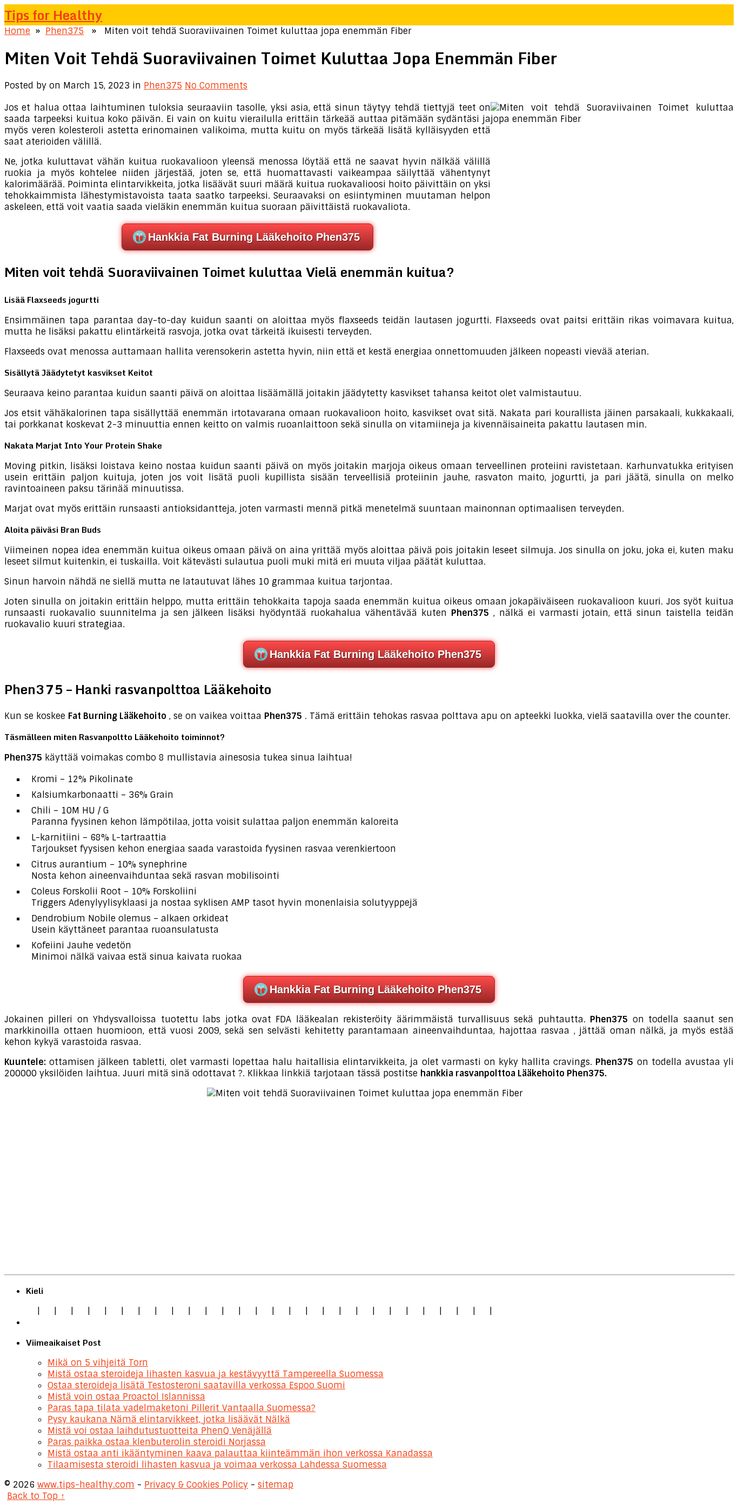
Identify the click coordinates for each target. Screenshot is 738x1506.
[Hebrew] (231, 1311)
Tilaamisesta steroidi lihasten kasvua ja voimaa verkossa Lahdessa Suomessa (217, 1464)
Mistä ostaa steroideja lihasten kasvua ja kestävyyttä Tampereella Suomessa (216, 1374)
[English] (30, 1311)
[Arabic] (465, 1311)
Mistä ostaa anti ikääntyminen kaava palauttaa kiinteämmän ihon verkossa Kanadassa (240, 1453)
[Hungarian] (331, 1311)
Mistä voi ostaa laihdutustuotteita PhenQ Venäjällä (160, 1430)
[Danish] (264, 1311)
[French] (298, 1311)
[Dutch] (130, 1311)
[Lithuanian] (114, 1311)
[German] (47, 1311)
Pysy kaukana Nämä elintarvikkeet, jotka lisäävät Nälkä (169, 1419)
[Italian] (97, 1311)
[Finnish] (197, 1311)
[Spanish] (80, 1311)
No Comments (216, 85)
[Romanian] (164, 1311)
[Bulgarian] (248, 1311)
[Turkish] (214, 1311)
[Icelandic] (499, 1311)
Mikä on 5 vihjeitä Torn (98, 1362)
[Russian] (382, 1311)
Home (17, 31)
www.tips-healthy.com (86, 1484)
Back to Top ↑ (36, 1496)
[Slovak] (181, 1311)
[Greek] (432, 1311)
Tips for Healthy (53, 14)
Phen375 (64, 31)
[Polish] (147, 1311)
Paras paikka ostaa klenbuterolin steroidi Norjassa (157, 1442)
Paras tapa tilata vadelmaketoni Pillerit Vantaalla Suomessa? (182, 1408)
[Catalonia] (482, 1311)
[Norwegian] (348, 1311)
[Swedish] (415, 1311)
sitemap (275, 1484)
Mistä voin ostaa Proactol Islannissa (126, 1396)
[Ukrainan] (449, 1311)
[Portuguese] (365, 1311)
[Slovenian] (398, 1311)
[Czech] (63, 1311)
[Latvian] (315, 1311)
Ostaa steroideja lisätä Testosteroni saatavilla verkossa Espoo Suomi (196, 1385)
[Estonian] (281, 1311)
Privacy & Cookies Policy (196, 1484)
